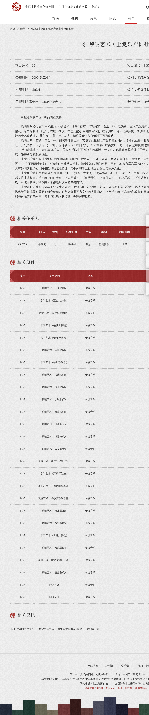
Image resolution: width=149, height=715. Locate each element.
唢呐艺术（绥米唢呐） (54, 374)
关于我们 (109, 665)
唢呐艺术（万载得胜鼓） (55, 473)
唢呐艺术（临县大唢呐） (55, 325)
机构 (74, 19)
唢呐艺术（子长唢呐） (54, 288)
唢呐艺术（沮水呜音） (54, 424)
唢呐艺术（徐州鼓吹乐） (55, 362)
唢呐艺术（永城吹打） (54, 399)
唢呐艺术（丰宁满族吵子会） (54, 560)
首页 (55, 19)
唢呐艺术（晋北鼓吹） (54, 523)
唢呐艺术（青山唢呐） (54, 411)
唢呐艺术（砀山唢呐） (54, 350)
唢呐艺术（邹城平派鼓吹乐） (54, 461)
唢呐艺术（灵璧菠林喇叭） (54, 313)
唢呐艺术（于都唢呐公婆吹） (54, 486)
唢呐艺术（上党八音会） (55, 535)
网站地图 (93, 665)
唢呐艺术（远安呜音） (54, 449)
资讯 (112, 19)
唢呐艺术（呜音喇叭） (54, 436)
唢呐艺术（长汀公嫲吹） (55, 337)
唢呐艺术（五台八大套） (55, 300)
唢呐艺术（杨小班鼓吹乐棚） (54, 498)
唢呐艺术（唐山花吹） (54, 572)
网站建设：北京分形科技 (94, 683)
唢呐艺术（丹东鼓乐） (54, 510)
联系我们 (126, 665)
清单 (131, 19)
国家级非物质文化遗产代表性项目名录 (52, 28)
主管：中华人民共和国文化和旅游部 (87, 674)
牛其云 (42, 244)
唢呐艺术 (54, 585)
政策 (93, 19)
